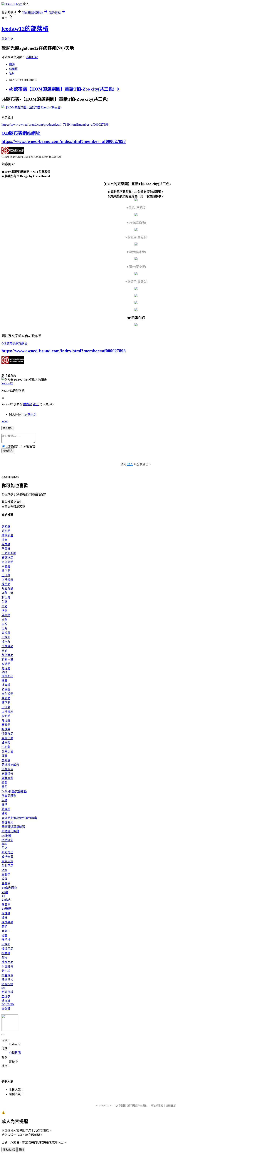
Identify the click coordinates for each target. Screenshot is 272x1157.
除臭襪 (5, 544)
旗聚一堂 (7, 593)
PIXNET (108, 1105)
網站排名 (7, 840)
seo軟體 (6, 835)
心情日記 (32, 57)
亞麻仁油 (7, 738)
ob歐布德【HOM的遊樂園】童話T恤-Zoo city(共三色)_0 (64, 89)
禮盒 (4, 610)
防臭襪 (5, 548)
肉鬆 (4, 606)
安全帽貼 (7, 562)
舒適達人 (7, 979)
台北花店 (7, 865)
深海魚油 (7, 751)
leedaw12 (7, 383)
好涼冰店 (7, 557)
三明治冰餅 (8, 553)
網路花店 (7, 852)
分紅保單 (7, 769)
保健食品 (7, 733)
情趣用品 (7, 948)
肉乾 (4, 624)
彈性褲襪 (7, 922)
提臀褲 (5, 1008)
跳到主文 (7, 38)
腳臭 (4, 539)
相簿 (12, 64)
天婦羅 (5, 632)
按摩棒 (5, 953)
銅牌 (4, 878)
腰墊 (4, 804)
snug (4, 671)
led (3, 895)
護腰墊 (5, 809)
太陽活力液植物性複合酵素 (19, 818)
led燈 (4, 892)
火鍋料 (5, 637)
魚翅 (4, 650)
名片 (12, 73)
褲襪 (4, 917)
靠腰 (4, 800)
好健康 (5, 729)
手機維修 (7, 966)
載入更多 (8, 428)
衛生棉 (5, 970)
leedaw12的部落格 (24, 28)
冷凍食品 (7, 646)
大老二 (5, 931)
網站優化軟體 (10, 831)
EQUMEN (7, 1004)
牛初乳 (5, 747)
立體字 (5, 874)
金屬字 (5, 883)
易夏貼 (5, 566)
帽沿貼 (5, 531)
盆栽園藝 (7, 778)
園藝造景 (7, 773)
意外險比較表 (10, 764)
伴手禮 (5, 615)
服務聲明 (171, 1105)
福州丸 (5, 641)
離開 (21, 1149)
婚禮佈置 (7, 856)
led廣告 (6, 900)
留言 (36, 404)
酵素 (4, 755)
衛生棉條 (7, 975)
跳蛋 (4, 957)
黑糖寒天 (7, 822)
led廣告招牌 (9, 887)
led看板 (6, 908)
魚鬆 (4, 601)
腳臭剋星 (7, 535)
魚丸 (4, 628)
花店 (4, 847)
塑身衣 (5, 996)
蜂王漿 (5, 742)
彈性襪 (5, 913)
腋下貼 (5, 570)
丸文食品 (7, 588)
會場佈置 (7, 861)
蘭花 (4, 787)
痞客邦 (27, 404)
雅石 (4, 782)
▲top (4, 421)
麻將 (4, 926)
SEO (4, 843)
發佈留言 (8, 450)
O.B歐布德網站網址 (20, 133)
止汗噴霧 (7, 579)
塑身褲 (5, 1000)
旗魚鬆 (5, 597)
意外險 (5, 760)
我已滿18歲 (9, 1149)
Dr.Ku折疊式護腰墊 (14, 791)
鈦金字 (5, 904)
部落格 (13, 69)
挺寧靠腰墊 (8, 795)
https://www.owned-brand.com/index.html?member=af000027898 (63, 141)
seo (3, 987)
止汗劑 (5, 575)
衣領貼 (5, 526)
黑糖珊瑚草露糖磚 (13, 826)
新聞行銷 (7, 992)
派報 (4, 870)
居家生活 (30, 414)
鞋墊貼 (5, 584)
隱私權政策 (157, 1105)
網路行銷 (7, 984)
